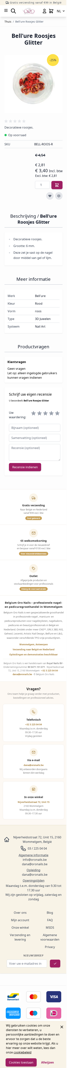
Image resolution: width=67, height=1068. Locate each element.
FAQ (50, 920)
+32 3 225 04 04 (49, 670)
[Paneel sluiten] (62, 1027)
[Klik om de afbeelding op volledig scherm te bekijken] (33, 84)
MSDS (50, 927)
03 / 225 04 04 (37, 848)
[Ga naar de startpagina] (28, 11)
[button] (15, 121)
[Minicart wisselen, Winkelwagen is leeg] (51, 11)
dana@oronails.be (22, 674)
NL (59, 11)
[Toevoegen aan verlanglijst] (50, 196)
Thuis (7, 21)
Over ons (20, 913)
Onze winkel (20, 927)
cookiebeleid (22, 1052)
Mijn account (20, 920)
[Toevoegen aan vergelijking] (59, 196)
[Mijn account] (44, 11)
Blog (50, 913)
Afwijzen (47, 1062)
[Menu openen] (5, 10)
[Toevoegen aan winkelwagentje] (57, 185)
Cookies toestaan (21, 1062)
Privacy (50, 947)
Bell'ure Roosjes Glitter (29, 21)
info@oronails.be (35, 860)
